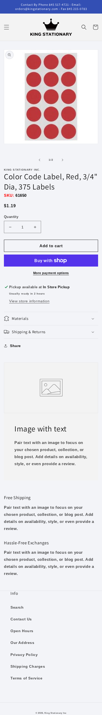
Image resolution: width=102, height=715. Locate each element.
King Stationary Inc (55, 713)
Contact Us (21, 619)
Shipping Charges (27, 666)
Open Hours (21, 631)
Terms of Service (26, 678)
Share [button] (15, 346)
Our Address (22, 643)
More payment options (51, 273)
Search (17, 607)
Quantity (11, 217)
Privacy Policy (24, 655)
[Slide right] (62, 160)
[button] (6, 27)
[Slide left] (39, 160)
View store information (29, 301)
